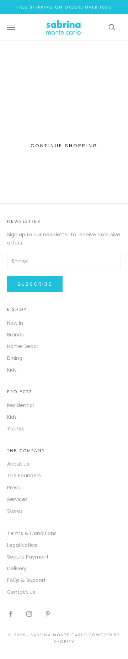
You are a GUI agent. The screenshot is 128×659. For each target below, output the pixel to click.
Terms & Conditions (32, 533)
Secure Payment (28, 556)
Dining (14, 358)
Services (17, 499)
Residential (20, 405)
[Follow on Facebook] (10, 613)
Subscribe (34, 284)
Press (13, 487)
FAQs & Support (26, 580)
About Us (18, 463)
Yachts (16, 428)
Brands (15, 334)
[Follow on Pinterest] (47, 613)
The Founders (24, 475)
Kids (12, 369)
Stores (15, 511)
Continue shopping (64, 145)
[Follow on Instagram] (29, 613)
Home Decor (22, 346)
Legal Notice (22, 545)
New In (15, 322)
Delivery (17, 568)
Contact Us (21, 591)
